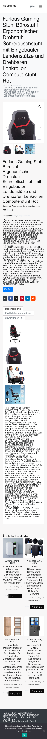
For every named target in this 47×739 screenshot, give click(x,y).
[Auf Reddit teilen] (33, 298)
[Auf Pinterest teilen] (22, 298)
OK (24, 735)
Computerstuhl (23, 215)
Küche (22, 714)
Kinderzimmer (10, 716)
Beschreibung (13, 308)
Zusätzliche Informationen (18, 313)
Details (9, 210)
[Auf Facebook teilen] (10, 298)
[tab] (13, 308)
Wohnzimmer (25, 712)
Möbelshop (9, 5)
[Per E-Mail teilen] (5, 298)
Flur (34, 716)
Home (6, 712)
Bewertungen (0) (14, 317)
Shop (13, 712)
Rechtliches (9, 719)
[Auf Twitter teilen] (16, 298)
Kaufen (7, 289)
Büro (14, 215)
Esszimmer (33, 714)
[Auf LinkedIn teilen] (27, 298)
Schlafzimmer (10, 714)
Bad (28, 716)
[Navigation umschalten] (40, 6)
